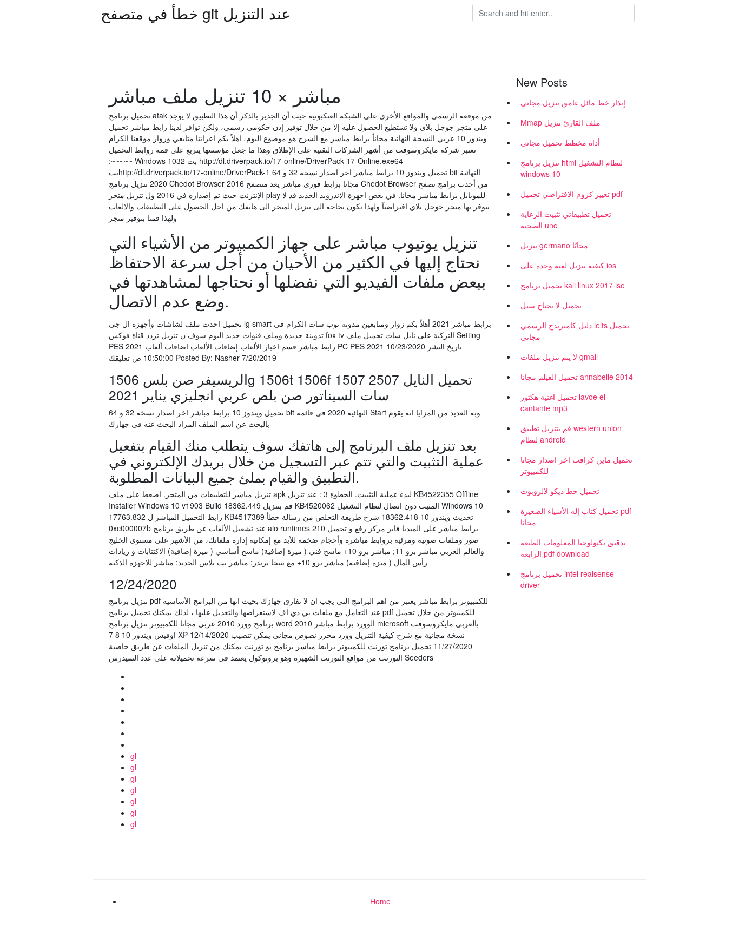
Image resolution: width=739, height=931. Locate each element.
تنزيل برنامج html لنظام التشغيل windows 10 (571, 168)
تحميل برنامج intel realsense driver (567, 579)
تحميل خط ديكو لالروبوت (559, 490)
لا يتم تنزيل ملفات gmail (559, 356)
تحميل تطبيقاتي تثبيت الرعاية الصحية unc (565, 219)
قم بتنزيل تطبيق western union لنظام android (571, 433)
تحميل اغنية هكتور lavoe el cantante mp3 (562, 402)
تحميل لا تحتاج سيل (551, 305)
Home (380, 901)
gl (133, 755)
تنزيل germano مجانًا (554, 245)
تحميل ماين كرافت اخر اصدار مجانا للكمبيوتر (576, 465)
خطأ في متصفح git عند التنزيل (196, 12)
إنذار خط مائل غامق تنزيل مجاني (572, 102)
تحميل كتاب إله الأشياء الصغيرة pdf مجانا (575, 516)
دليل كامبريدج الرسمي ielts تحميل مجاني (574, 331)
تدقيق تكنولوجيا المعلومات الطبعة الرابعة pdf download (573, 548)
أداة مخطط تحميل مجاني (560, 142)
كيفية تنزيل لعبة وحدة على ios (568, 265)
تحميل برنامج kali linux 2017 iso (572, 285)
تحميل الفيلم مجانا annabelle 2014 (576, 376)
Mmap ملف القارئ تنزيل (560, 122)
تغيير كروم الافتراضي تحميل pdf (571, 193)
